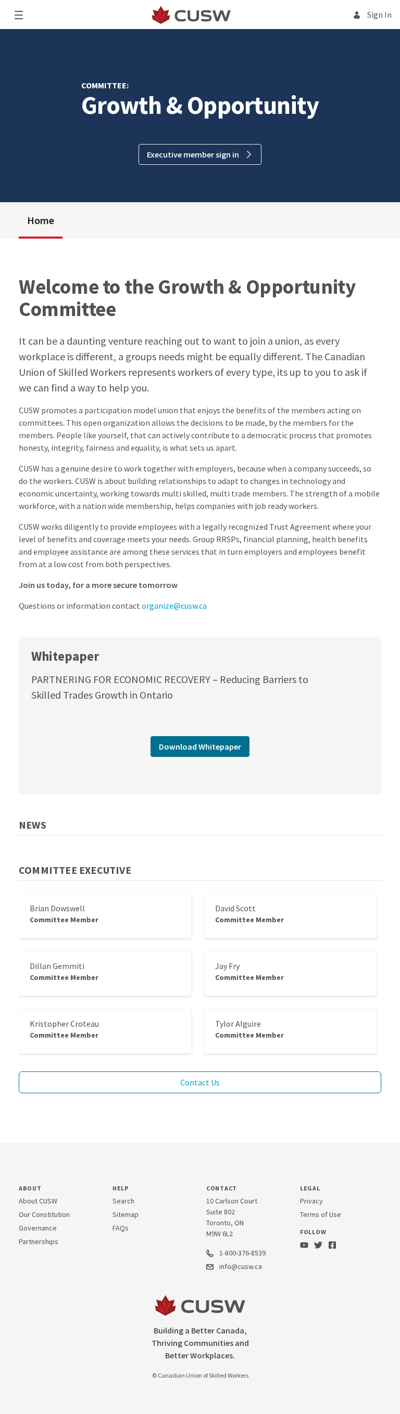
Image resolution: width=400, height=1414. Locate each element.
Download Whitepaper (200, 746)
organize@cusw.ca (174, 605)
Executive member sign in (194, 154)
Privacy (311, 1201)
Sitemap (126, 1214)
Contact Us (200, 1082)
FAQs (121, 1228)
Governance (38, 1228)
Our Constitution (44, 1214)
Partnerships (38, 1241)
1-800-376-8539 (242, 1253)
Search (123, 1201)
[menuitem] (41, 220)
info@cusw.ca (240, 1266)
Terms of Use (320, 1214)
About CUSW (38, 1201)
